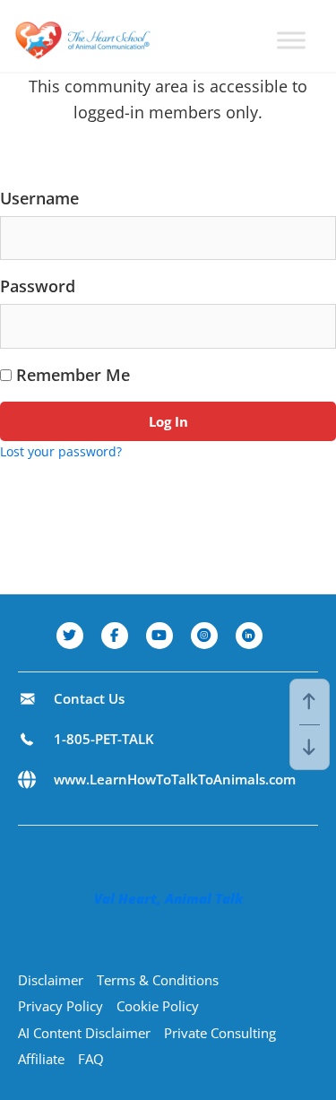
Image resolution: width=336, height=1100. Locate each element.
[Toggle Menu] (291, 39)
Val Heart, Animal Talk (168, 898)
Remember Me (71, 374)
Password (37, 286)
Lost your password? (61, 451)
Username (39, 198)
